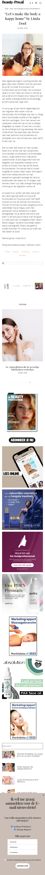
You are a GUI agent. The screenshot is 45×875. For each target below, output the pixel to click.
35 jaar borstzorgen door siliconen (28, 780)
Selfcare (36, 252)
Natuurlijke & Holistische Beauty (27, 9)
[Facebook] (33, 3)
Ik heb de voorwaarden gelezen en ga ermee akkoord (24, 860)
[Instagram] (31, 3)
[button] (15, 382)
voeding (23, 255)
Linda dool (26, 252)
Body (8, 252)
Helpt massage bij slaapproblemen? (25, 767)
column (16, 252)
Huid (6, 9)
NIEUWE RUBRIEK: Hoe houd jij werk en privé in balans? (30, 755)
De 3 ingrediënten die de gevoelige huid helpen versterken (22, 368)
